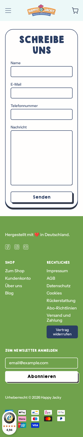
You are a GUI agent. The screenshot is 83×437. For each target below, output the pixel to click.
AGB (51, 278)
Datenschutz (59, 285)
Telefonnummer (24, 106)
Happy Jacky (51, 397)
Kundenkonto (18, 278)
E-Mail (16, 84)
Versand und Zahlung (59, 318)
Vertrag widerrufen (62, 332)
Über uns (13, 285)
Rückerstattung (61, 300)
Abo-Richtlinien (62, 308)
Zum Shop (14, 270)
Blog (9, 293)
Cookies (54, 293)
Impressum (57, 270)
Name (16, 63)
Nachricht (19, 127)
